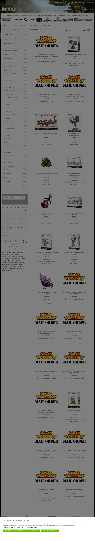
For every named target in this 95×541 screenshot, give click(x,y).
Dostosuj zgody (33, 530)
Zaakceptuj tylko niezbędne (14, 530)
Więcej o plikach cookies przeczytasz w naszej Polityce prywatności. (20, 527)
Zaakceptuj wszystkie (50, 530)
